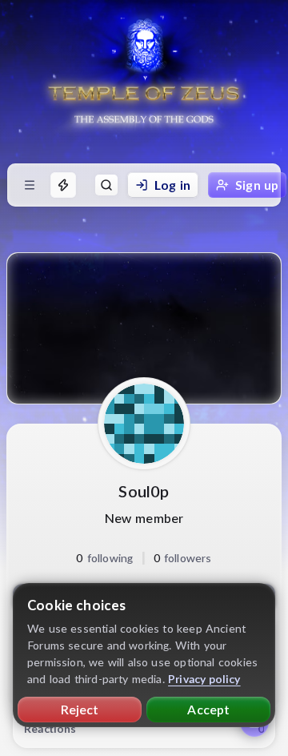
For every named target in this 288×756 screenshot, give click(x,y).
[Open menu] (29, 185)
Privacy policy (204, 679)
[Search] (106, 185)
